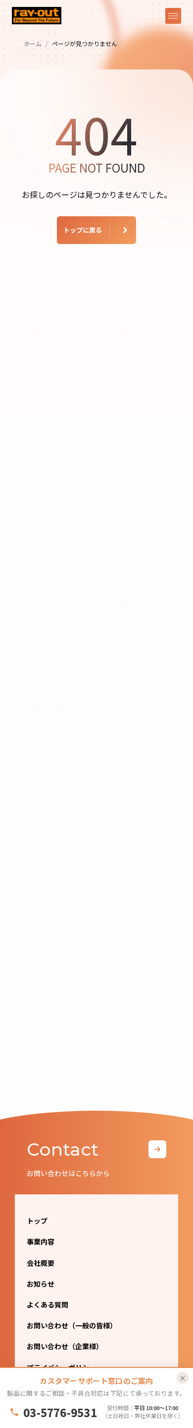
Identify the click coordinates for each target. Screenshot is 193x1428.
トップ (37, 1221)
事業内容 (40, 1241)
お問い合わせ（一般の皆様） (72, 1325)
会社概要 (40, 1263)
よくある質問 (47, 1304)
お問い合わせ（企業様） (65, 1346)
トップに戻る (82, 230)
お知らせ (40, 1284)
